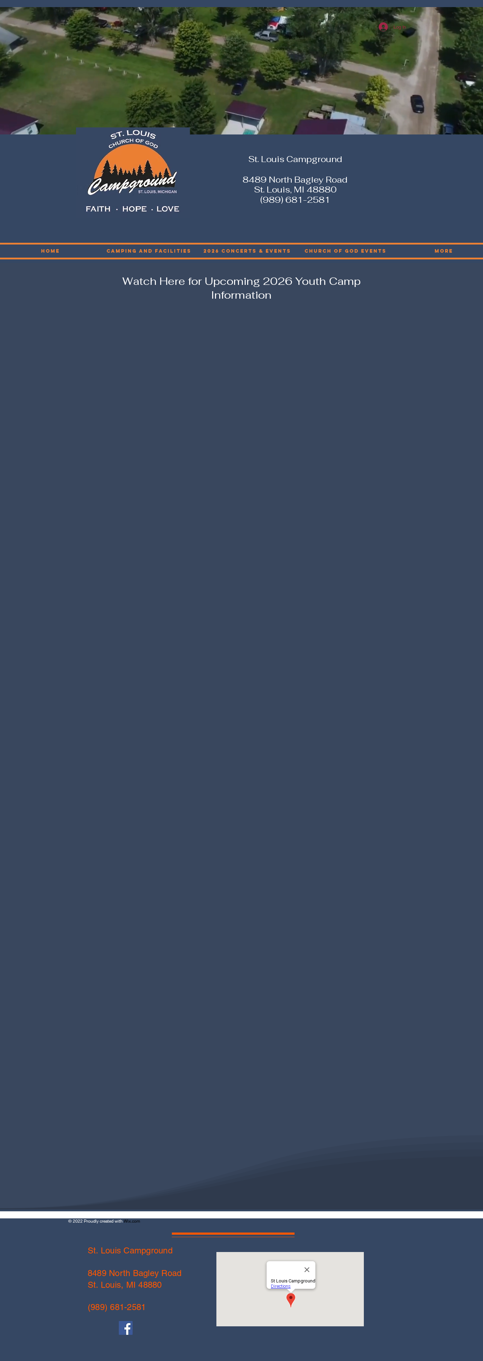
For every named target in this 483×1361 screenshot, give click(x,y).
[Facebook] (126, 1328)
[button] (345, 251)
